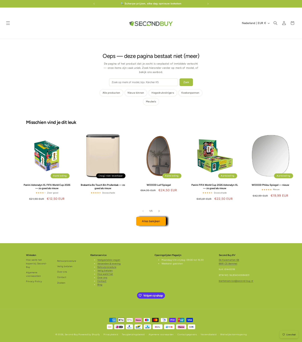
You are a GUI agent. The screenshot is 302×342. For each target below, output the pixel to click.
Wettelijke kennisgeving (233, 334)
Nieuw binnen (136, 92)
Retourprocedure (66, 261)
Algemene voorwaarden (33, 274)
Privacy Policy (34, 281)
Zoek (186, 82)
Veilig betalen (65, 266)
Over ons (62, 271)
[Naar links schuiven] (143, 211)
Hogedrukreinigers (163, 92)
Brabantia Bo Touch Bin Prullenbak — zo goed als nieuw (103, 186)
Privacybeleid (110, 334)
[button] (8, 23)
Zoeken (61, 282)
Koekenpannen (190, 92)
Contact (61, 277)
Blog (100, 284)
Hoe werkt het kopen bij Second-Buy (36, 263)
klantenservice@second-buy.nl (236, 281)
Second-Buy (71, 334)
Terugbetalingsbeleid (133, 334)
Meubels (151, 101)
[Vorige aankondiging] (94, 3)
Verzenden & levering (109, 263)
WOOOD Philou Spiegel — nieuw (270, 184)
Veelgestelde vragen (108, 260)
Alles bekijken (151, 221)
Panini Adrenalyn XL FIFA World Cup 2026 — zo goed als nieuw (47, 186)
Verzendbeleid (208, 334)
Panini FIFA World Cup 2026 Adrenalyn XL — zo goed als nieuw (214, 186)
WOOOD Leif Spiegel (159, 184)
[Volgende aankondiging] (208, 3)
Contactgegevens (187, 334)
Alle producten (111, 92)
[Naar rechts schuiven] (159, 211)
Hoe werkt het (105, 274)
